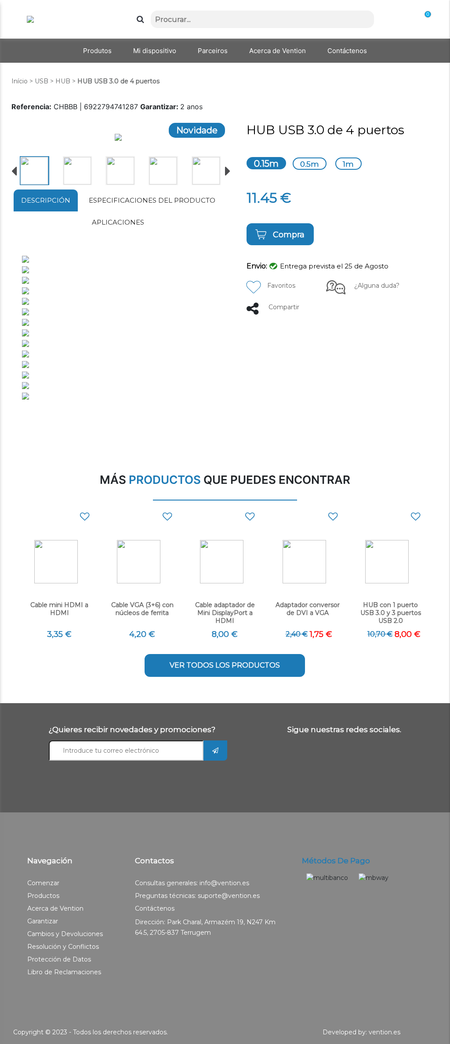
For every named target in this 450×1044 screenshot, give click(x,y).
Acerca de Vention (55, 908)
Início (19, 81)
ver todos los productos (225, 665)
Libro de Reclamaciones (64, 972)
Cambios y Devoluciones (65, 934)
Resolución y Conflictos (63, 947)
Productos (43, 896)
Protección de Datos (59, 959)
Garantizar (42, 921)
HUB (62, 81)
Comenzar (43, 883)
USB (41, 81)
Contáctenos (154, 908)
